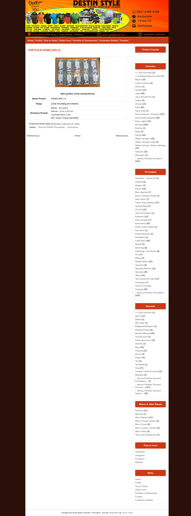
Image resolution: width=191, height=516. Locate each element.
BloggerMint (114, 513)
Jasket (138, 100)
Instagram (140, 455)
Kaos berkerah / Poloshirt (147, 114)
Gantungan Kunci (143, 340)
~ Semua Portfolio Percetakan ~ (52, 127)
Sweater (139, 151)
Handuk (139, 343)
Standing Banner (143, 268)
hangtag (139, 289)
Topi (137, 368)
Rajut (137, 131)
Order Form (65, 40)
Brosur (138, 188)
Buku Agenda (141, 192)
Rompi (138, 135)
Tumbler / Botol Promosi (146, 371)
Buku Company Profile (145, 196)
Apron (138, 316)
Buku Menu (140, 199)
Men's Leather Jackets (146, 428)
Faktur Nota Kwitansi (145, 202)
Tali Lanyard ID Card (145, 279)
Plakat (138, 258)
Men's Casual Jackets (145, 421)
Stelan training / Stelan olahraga (150, 145)
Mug (137, 347)
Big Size (139, 414)
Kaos (137, 107)
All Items (139, 410)
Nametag (139, 247)
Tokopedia (140, 452)
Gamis (138, 86)
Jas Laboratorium (143, 97)
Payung (138, 350)
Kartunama (73, 127)
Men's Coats (141, 424)
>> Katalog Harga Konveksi (148, 76)
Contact (124, 40)
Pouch (138, 354)
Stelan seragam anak (145, 142)
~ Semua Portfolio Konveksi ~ (149, 158)
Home (31, 40)
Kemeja (138, 124)
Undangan (140, 282)
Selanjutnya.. (122, 135)
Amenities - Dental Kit (145, 178)
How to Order (50, 40)
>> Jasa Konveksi (143, 72)
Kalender (139, 216)
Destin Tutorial (127, 513)
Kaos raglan (141, 121)
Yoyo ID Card (141, 286)
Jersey (138, 104)
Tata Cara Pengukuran (146, 435)
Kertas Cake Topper (144, 227)
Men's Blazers (141, 417)
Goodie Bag (140, 206)
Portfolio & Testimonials (85, 40)
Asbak (138, 319)
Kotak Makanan (142, 234)
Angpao (139, 185)
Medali (138, 244)
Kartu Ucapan (141, 220)
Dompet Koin (141, 337)
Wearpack (140, 155)
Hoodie (138, 90)
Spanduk (139, 265)
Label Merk (140, 240)
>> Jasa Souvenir (143, 312)
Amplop (138, 182)
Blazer (138, 79)
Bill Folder (140, 323)
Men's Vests (141, 431)
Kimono (138, 128)
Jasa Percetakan (143, 213)
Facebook (140, 459)
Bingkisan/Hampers (144, 326)
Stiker (138, 275)
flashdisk (139, 375)
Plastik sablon (141, 261)
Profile (39, 40)
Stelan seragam (142, 138)
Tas (136, 361)
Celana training (142, 83)
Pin (136, 254)
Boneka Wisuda (142, 333)
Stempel (139, 272)
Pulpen (138, 357)
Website (139, 462)
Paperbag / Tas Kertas (145, 251)
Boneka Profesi (142, 330)
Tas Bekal (139, 364)
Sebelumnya (33, 135)
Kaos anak (140, 111)
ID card (138, 209)
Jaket (137, 93)
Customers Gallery (108, 40)
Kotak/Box (140, 237)
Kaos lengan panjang (145, 118)
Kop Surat (140, 230)
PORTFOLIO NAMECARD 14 (44, 50)
